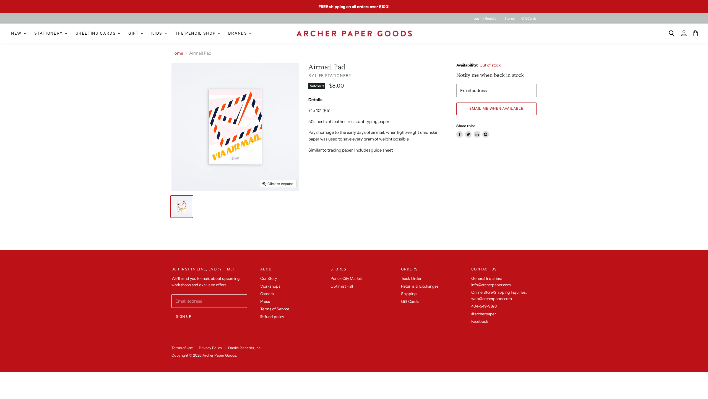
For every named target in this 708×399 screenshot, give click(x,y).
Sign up (184, 316)
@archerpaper (483, 313)
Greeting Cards (96, 33)
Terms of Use (182, 348)
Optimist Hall (341, 286)
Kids (157, 33)
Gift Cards (529, 19)
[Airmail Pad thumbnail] (182, 207)
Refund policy (272, 316)
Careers (267, 293)
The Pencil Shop (196, 33)
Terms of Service (275, 308)
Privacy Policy (210, 348)
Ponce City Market (346, 278)
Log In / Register (485, 19)
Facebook (479, 321)
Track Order (411, 278)
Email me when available (496, 108)
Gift (134, 33)
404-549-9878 (484, 306)
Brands (238, 33)
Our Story (268, 278)
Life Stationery (333, 75)
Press (265, 301)
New (17, 33)
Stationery (49, 33)
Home (177, 53)
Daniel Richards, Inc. (244, 348)
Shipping (409, 293)
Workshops (270, 286)
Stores (509, 19)
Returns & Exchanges (420, 286)
